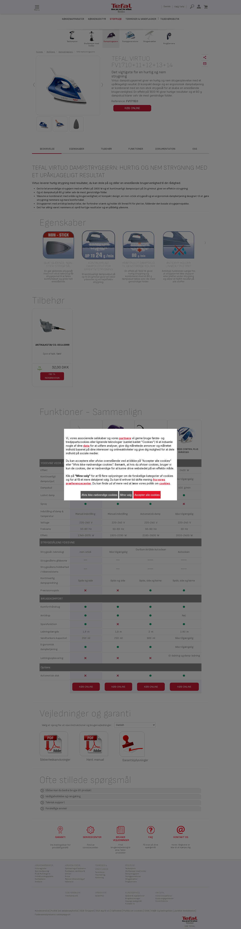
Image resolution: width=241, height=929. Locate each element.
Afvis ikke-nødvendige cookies (99, 495)
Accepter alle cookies (147, 495)
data (86, 445)
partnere (125, 438)
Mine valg (126, 495)
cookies (164, 483)
